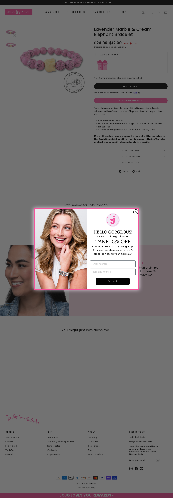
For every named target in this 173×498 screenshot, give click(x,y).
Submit (113, 281)
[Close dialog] (135, 211)
